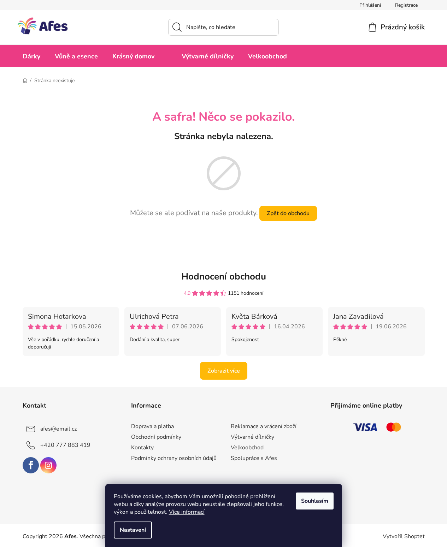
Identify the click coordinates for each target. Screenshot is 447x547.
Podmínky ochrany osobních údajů (174, 458)
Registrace (406, 5)
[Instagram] (48, 465)
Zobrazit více (223, 371)
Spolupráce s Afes (254, 458)
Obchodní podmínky (156, 437)
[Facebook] (31, 465)
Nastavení (133, 530)
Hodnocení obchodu (223, 276)
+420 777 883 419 (65, 445)
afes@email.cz (58, 429)
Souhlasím (314, 501)
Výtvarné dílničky (252, 437)
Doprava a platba (152, 426)
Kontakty (142, 447)
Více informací (187, 512)
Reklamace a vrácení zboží (263, 426)
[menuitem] (31, 56)
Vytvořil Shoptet (404, 536)
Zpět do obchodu (288, 213)
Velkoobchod (247, 447)
